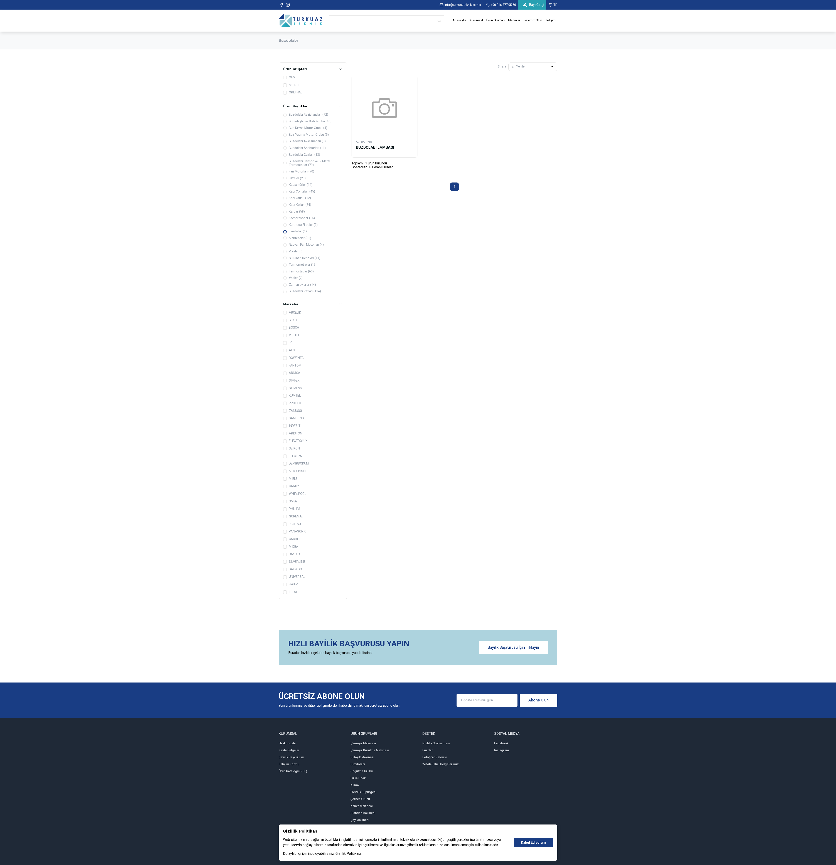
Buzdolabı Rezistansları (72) (308, 115)
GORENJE (296, 516)
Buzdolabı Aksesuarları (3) (307, 141)
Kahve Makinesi (362, 806)
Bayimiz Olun (533, 20)
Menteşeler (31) (300, 238)
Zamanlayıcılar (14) (302, 285)
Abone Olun (538, 700)
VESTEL (294, 335)
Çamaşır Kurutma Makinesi (370, 750)
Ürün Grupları (495, 20)
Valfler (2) (296, 278)
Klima (355, 785)
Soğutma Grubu (362, 771)
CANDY (294, 486)
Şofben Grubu (360, 799)
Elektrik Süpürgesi (363, 792)
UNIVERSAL (297, 577)
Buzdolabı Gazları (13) (304, 155)
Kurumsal (476, 20)
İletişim (551, 20)
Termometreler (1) (302, 265)
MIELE (293, 479)
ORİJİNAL (295, 92)
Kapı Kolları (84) (300, 205)
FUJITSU (295, 524)
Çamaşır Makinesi (363, 743)
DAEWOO (295, 569)
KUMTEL (295, 395)
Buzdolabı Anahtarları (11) (307, 148)
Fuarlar (427, 750)
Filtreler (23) (297, 178)
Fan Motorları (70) (301, 171)
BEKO (293, 320)
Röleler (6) (296, 251)
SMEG (293, 501)
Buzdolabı (358, 764)
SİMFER (294, 380)
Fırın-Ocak (358, 778)
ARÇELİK (295, 312)
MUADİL (294, 85)
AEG (292, 350)
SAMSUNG (296, 418)
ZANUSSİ (295, 411)
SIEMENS (295, 388)
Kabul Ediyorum (533, 842)
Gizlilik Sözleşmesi (436, 743)
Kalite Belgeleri (289, 750)
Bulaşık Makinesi (362, 757)
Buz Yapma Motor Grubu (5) (309, 135)
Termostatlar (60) (301, 271)
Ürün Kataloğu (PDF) (293, 771)
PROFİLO (295, 403)
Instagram (501, 750)
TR (555, 5)
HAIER (293, 584)
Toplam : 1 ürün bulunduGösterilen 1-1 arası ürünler (372, 165)
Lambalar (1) (298, 231)
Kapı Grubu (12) (300, 198)
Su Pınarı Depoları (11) (304, 258)
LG (291, 343)
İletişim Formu (289, 764)
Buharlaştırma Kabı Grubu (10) (310, 121)
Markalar (514, 20)
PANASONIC (297, 531)
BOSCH (294, 327)
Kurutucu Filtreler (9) (303, 225)
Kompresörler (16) (302, 218)
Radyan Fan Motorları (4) (306, 245)
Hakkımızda (287, 743)
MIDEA (293, 547)
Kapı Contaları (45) (302, 191)
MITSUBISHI (297, 471)
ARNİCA (294, 373)
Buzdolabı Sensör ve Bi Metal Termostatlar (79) (309, 163)
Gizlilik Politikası (348, 853)
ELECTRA (295, 456)
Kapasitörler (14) (300, 185)
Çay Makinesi (360, 820)
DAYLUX (294, 554)
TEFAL (293, 592)
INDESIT (294, 426)
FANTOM (295, 365)
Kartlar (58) (297, 211)
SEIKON (294, 448)
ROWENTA (296, 358)
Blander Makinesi (363, 813)
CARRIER (295, 539)
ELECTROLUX (298, 441)
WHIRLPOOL (297, 494)
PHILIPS (294, 509)
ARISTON (295, 433)
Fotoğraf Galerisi (434, 757)
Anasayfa (459, 20)
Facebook (501, 743)
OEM (292, 77)
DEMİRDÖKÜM (299, 463)
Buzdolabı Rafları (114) (305, 291)
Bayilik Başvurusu (291, 757)
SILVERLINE (297, 562)
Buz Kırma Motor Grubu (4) (308, 128)
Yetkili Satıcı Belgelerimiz (440, 764)
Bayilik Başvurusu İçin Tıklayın (513, 647)
